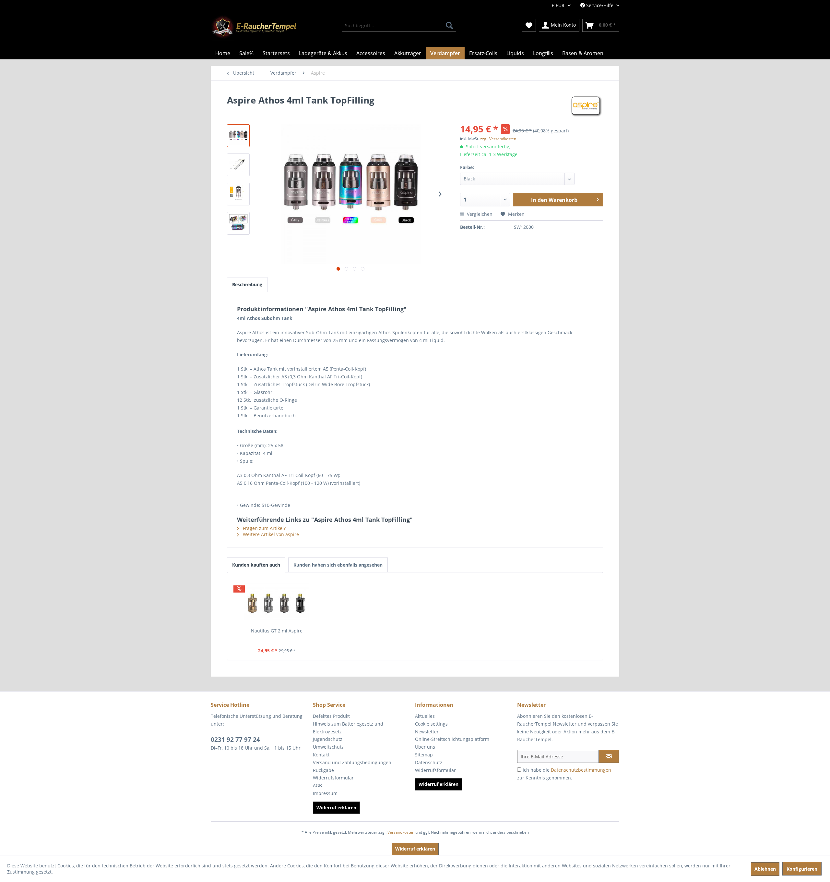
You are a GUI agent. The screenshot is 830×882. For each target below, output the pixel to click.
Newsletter (427, 732)
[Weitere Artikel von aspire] (586, 106)
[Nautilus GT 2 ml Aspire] (277, 601)
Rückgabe (323, 770)
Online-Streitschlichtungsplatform (452, 739)
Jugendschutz (327, 739)
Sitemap (424, 755)
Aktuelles (425, 716)
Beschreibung (247, 284)
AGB (317, 785)
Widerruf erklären (336, 807)
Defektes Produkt (331, 716)
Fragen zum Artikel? (264, 528)
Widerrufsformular (333, 778)
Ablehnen (765, 869)
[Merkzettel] (529, 25)
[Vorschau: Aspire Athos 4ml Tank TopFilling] (238, 135)
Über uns (425, 747)
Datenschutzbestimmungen (581, 770)
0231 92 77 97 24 (235, 739)
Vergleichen (479, 214)
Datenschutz (428, 762)
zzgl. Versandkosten (498, 138)
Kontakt (321, 755)
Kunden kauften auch (256, 565)
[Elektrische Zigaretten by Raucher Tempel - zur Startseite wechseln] (253, 28)
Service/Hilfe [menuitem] (600, 5)
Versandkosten (400, 832)
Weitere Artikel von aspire (270, 534)
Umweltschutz (328, 747)
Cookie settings (431, 724)
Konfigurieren (802, 869)
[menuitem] (399, 25)
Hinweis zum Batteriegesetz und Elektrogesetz (348, 728)
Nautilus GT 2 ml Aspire (276, 631)
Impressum (325, 793)
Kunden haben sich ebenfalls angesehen (338, 565)
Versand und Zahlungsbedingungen (352, 762)
